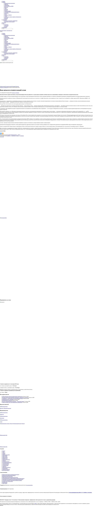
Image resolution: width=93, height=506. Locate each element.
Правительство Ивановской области (9, 475)
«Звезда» (3, 452)
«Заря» (3, 451)
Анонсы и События (3, 87)
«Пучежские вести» (5, 461)
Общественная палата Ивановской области (10, 477)
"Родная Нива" (5, 468)
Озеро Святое (4, 483)
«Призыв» (4, 460)
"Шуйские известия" (6, 469)
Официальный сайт (3, 435)
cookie (35, 503)
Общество (2, 414)
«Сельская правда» (5, 463)
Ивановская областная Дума (7, 476)
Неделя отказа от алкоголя (7, 400)
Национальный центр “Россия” (19, 423)
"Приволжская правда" (6, 467)
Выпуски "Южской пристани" (5, 408)
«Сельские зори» (5, 465)
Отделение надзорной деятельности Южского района (12, 480)
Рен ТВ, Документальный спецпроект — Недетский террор (13, 401)
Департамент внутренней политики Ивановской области (12, 479)
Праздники (2, 418)
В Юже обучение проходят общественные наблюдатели (12, 396)
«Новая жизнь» (5, 457)
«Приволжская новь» (6, 459)
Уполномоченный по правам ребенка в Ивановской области (13, 478)
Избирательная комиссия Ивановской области (10, 474)
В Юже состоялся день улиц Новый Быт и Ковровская (12, 402)
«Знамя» (3, 453)
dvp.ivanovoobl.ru (29, 485)
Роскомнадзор (4, 482)
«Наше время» (4, 455)
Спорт (1, 421)
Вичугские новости (5, 470)
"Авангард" (4, 466)
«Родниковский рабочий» (7, 462)
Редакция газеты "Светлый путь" (6, 30)
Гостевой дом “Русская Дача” (7, 481)
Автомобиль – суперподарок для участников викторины (12, 398)
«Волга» (3, 450)
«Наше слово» (4, 456)
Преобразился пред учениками (7, 399)
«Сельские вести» (5, 464)
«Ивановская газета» (6, 454)
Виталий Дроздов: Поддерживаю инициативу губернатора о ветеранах (15, 397)
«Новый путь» (4, 458)
